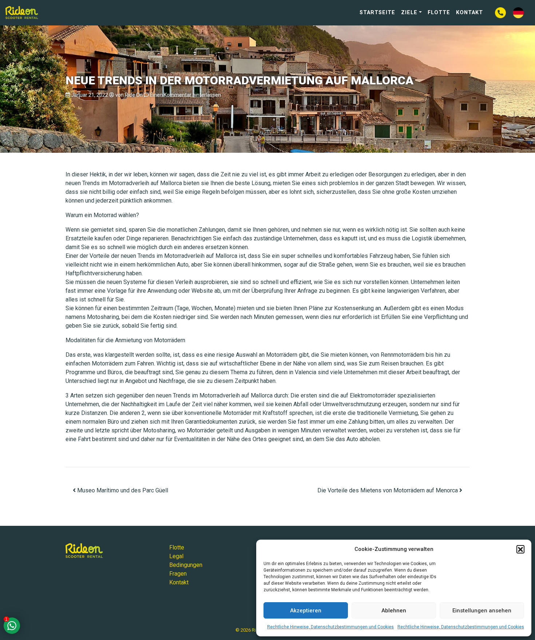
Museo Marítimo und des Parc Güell (122, 490)
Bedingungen (185, 564)
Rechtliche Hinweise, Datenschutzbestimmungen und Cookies (330, 626)
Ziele (409, 12)
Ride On (134, 95)
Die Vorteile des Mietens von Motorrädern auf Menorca (388, 490)
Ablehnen (393, 610)
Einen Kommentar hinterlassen (185, 95)
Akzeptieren (305, 610)
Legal (176, 556)
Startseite (377, 12)
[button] (520, 549)
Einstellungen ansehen (481, 610)
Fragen (178, 573)
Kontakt (469, 12)
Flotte (439, 12)
